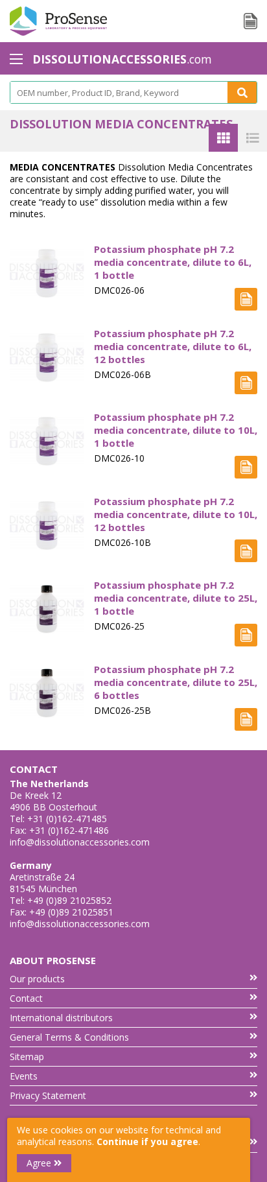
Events (24, 1076)
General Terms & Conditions (69, 1037)
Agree (40, 1163)
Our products (37, 979)
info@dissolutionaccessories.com (80, 842)
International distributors (61, 1017)
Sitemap (27, 1056)
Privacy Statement (48, 1095)
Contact (26, 998)
